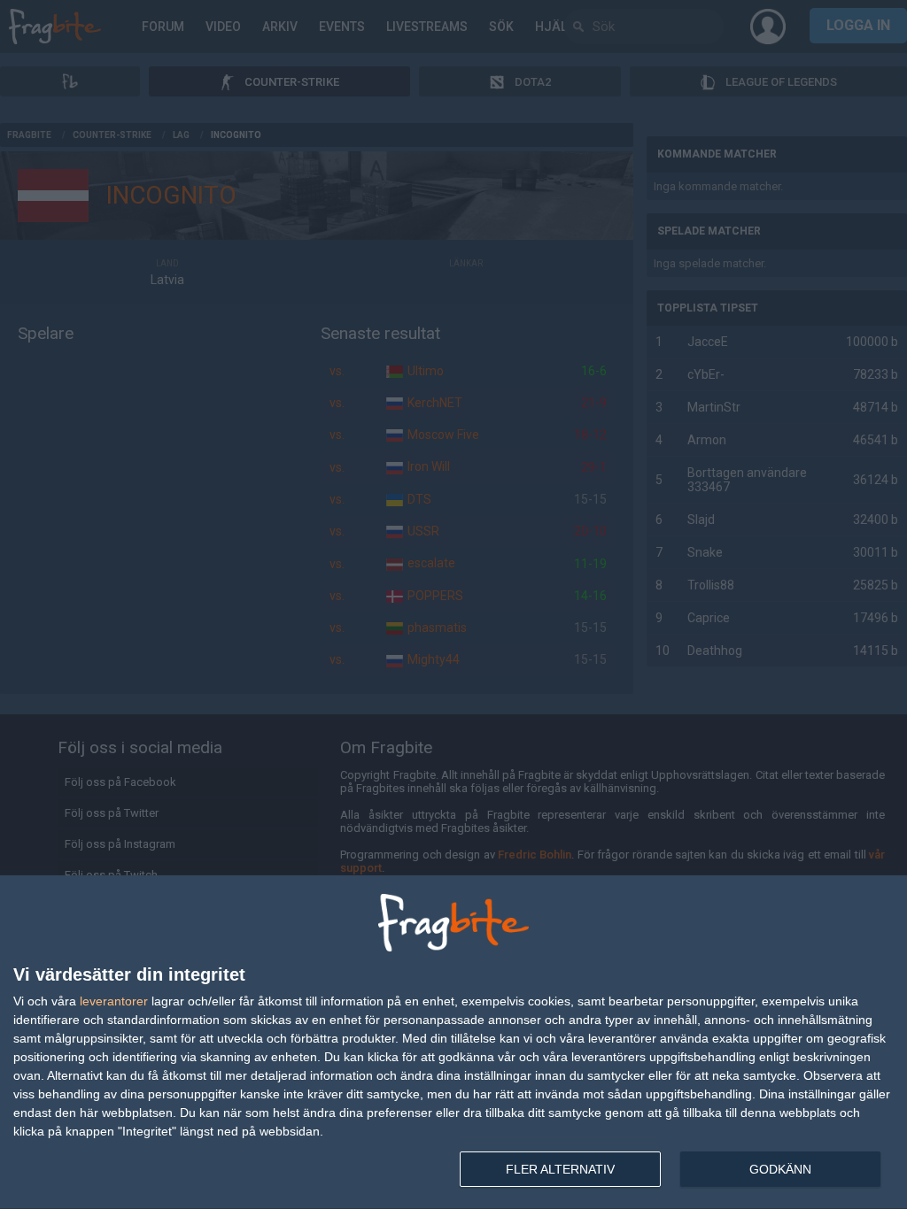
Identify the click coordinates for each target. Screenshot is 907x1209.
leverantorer (114, 1001)
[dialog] (453, 1042)
